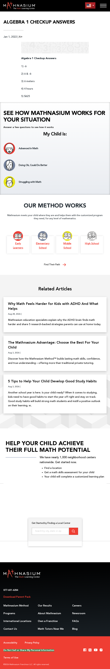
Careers (76, 605)
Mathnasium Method (16, 605)
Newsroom (78, 613)
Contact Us (10, 629)
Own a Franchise (48, 621)
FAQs (75, 621)
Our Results (45, 605)
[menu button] (90, 5)
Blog (74, 629)
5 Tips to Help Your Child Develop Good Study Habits (52, 381)
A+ (20, 37)
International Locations (17, 621)
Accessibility (10, 643)
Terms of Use (10, 658)
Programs (9, 613)
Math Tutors (51, 629)
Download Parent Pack (17, 597)
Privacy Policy (32, 643)
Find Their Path (52, 265)
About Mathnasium (49, 613)
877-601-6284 (10, 590)
